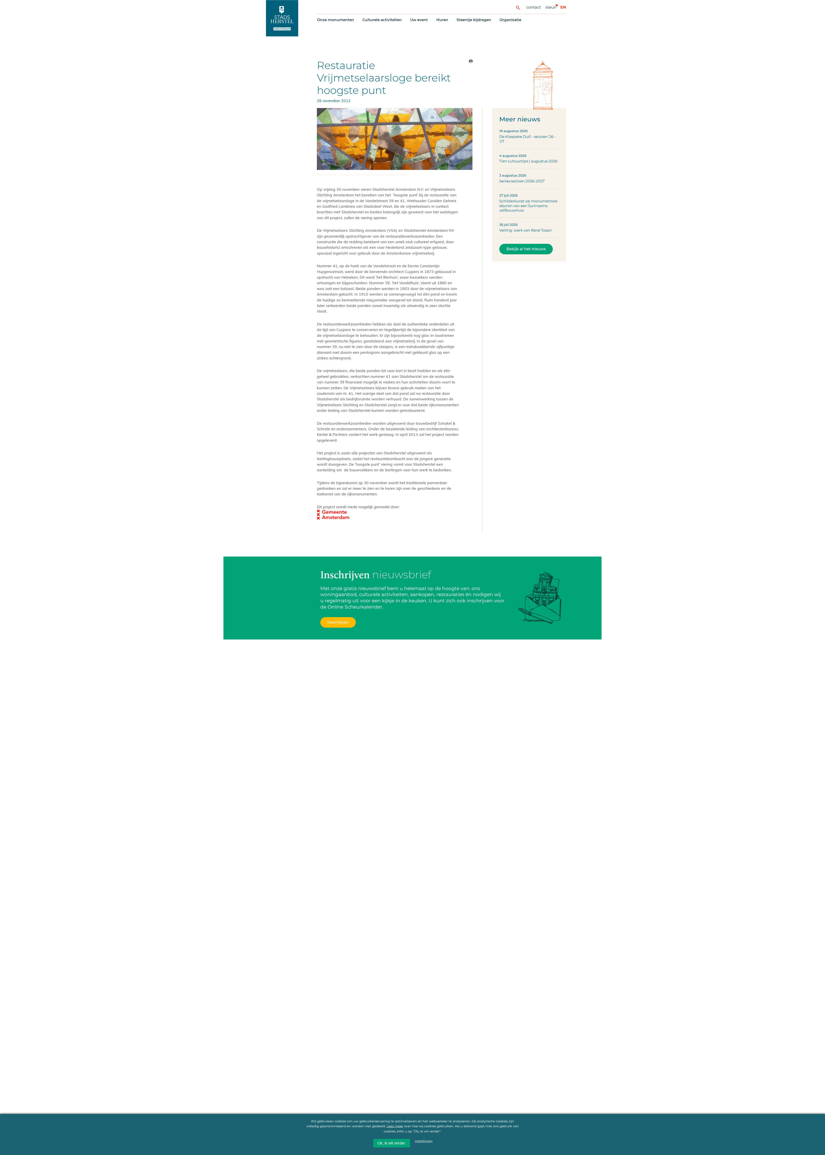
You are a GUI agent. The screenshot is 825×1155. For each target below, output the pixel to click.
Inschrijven (721, 1116)
